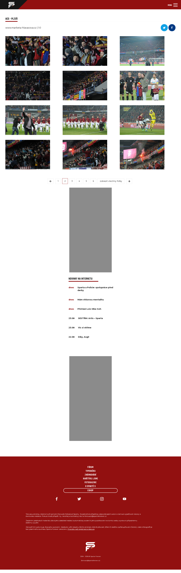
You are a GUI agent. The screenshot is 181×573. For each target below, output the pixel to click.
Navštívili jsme (90, 479)
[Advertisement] (90, 230)
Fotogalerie (90, 482)
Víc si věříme (84, 327)
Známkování (90, 475)
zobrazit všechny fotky (111, 181)
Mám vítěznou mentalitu (90, 299)
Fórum (90, 467)
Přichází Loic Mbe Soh (89, 309)
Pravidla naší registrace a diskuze (81, 529)
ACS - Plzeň (11, 19)
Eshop (90, 490)
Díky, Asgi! (83, 337)
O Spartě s (90, 486)
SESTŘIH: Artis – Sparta (90, 318)
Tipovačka (90, 471)
